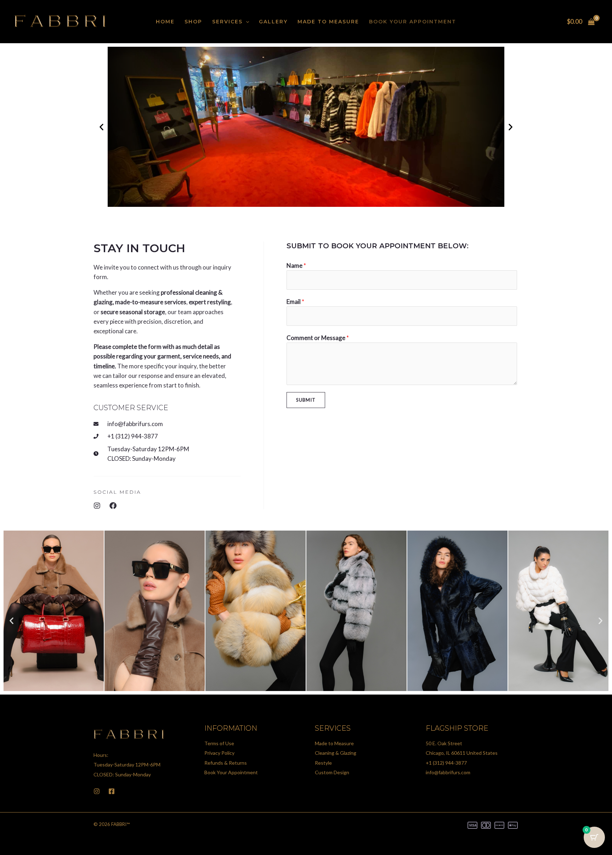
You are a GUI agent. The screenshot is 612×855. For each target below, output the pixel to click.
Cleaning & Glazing (335, 753)
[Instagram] (97, 791)
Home (165, 21)
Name (296, 265)
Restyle (323, 763)
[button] (246, 21)
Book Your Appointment (412, 21)
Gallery (273, 21)
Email (295, 301)
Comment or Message (318, 337)
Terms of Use (219, 743)
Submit (306, 400)
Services (227, 21)
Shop (193, 21)
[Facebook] (111, 791)
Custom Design (332, 772)
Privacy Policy (219, 753)
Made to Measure (328, 21)
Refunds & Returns (225, 763)
